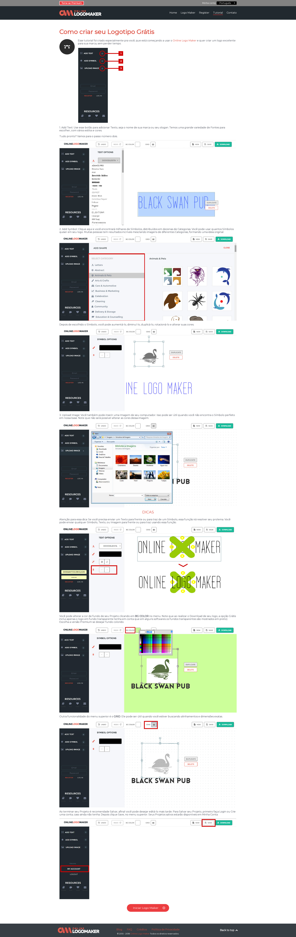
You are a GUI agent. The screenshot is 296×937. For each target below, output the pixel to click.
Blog (119, 929)
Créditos (142, 929)
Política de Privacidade (166, 929)
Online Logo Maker (184, 40)
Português (224, 3)
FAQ (129, 929)
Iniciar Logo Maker (145, 907)
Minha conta (209, 3)
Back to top (227, 930)
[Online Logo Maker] (78, 930)
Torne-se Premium (72, 3)
